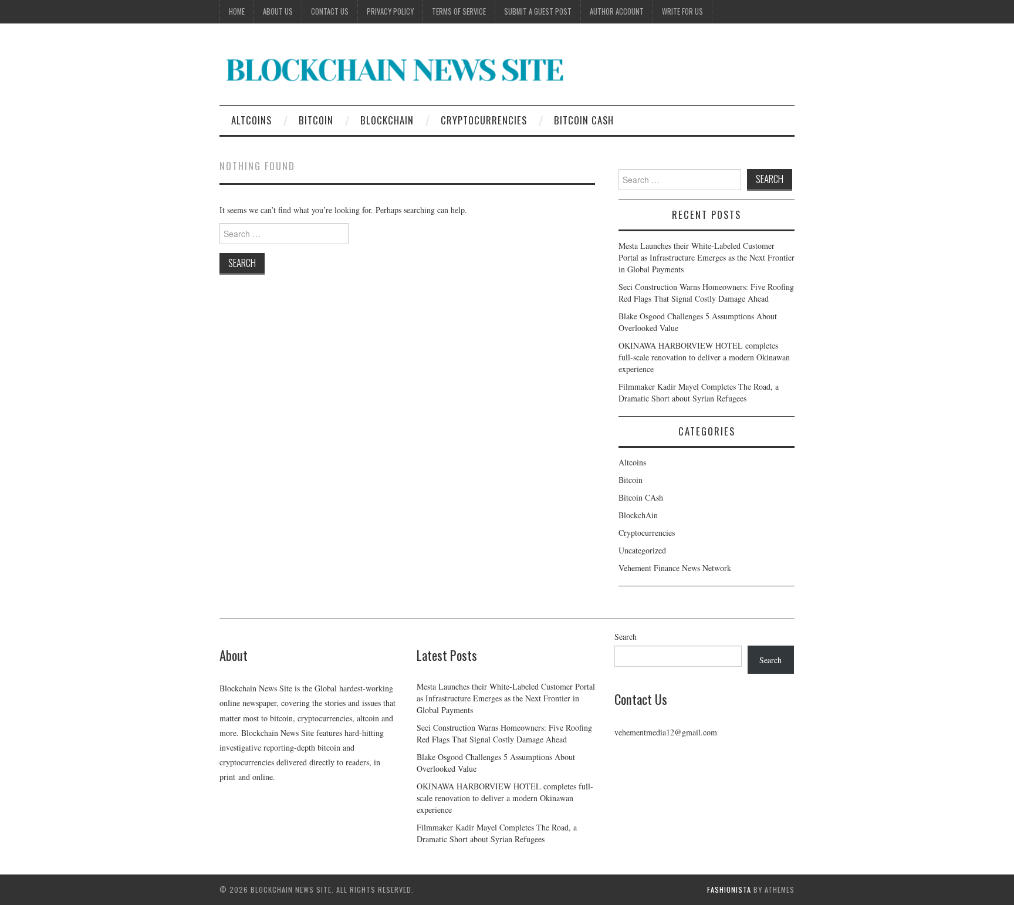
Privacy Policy (390, 11)
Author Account (617, 11)
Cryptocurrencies (484, 120)
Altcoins (251, 120)
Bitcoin (316, 120)
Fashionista (729, 889)
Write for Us (682, 11)
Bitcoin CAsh (584, 120)
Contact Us (330, 11)
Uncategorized (642, 550)
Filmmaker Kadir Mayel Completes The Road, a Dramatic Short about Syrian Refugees (698, 392)
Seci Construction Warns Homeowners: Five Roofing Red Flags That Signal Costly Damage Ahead (706, 292)
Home (237, 11)
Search (625, 636)
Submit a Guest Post (538, 11)
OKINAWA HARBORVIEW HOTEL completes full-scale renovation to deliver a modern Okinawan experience (704, 357)
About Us (278, 11)
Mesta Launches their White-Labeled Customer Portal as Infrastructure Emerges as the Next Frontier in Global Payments (706, 257)
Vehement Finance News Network (674, 567)
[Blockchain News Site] (395, 69)
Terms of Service (459, 11)
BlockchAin (387, 120)
